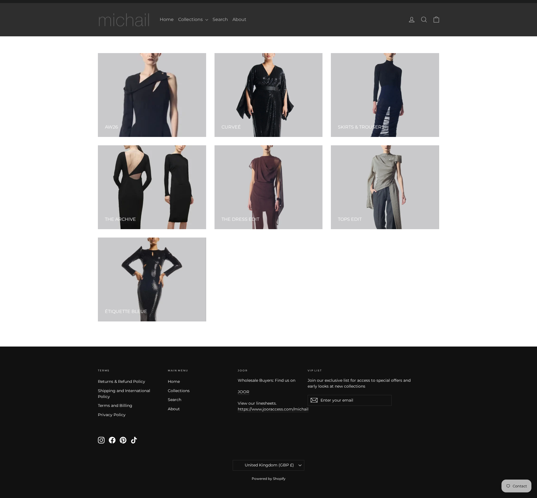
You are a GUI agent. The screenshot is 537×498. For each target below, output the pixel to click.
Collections (191, 19)
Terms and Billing (115, 405)
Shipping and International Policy (124, 393)
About (239, 19)
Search (220, 19)
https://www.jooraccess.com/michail (273, 409)
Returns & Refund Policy (121, 381)
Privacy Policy (112, 414)
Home (167, 19)
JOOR (243, 391)
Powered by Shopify (269, 478)
